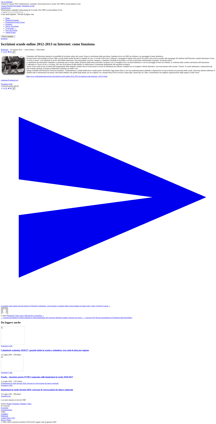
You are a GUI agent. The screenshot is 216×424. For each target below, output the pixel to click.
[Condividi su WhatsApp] (6, 52)
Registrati (25, 6)
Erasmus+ (8, 24)
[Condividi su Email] (11, 52)
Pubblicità (4, 416)
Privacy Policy (6, 420)
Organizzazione (6, 410)
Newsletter (17, 6)
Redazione (4, 50)
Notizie (9, 404)
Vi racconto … (10, 28)
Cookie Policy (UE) (8, 418)
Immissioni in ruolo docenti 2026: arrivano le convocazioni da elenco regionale (37, 389)
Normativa (16, 404)
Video (29, 404)
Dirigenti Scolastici (12, 20)
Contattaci (4, 414)
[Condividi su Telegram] (9, 52)
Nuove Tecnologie (12, 26)
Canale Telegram (7, 6)
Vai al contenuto (6, 2)
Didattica (23, 404)
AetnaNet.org (6, 8)
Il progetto (4, 408)
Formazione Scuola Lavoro (15, 22)
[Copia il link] (14, 52)
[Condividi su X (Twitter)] (4, 52)
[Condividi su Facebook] (2, 52)
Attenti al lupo (10, 32)
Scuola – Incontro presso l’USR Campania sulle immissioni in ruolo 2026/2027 (37, 377)
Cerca (4, 12)
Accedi (31, 6)
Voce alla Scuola (11, 30)
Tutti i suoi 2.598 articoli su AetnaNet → (29, 316)
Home (7, 18)
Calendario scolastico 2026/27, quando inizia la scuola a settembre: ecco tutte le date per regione (45, 350)
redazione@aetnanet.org (9, 80)
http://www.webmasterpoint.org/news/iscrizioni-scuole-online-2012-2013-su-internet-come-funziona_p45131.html (66, 76)
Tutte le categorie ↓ (8, 36)
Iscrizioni (4, 39)
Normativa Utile (6, 84)
